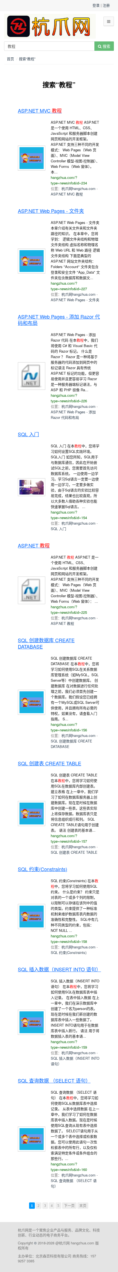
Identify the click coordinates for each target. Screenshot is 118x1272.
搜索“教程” (27, 58)
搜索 (106, 46)
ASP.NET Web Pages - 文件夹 (75, 299)
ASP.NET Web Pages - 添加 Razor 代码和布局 (73, 414)
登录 (96, 5)
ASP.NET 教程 (62, 623)
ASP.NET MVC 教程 (67, 194)
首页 (10, 58)
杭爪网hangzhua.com (78, 188)
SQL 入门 (58, 528)
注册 (106, 5)
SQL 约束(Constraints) (68, 952)
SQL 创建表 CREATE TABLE (74, 852)
